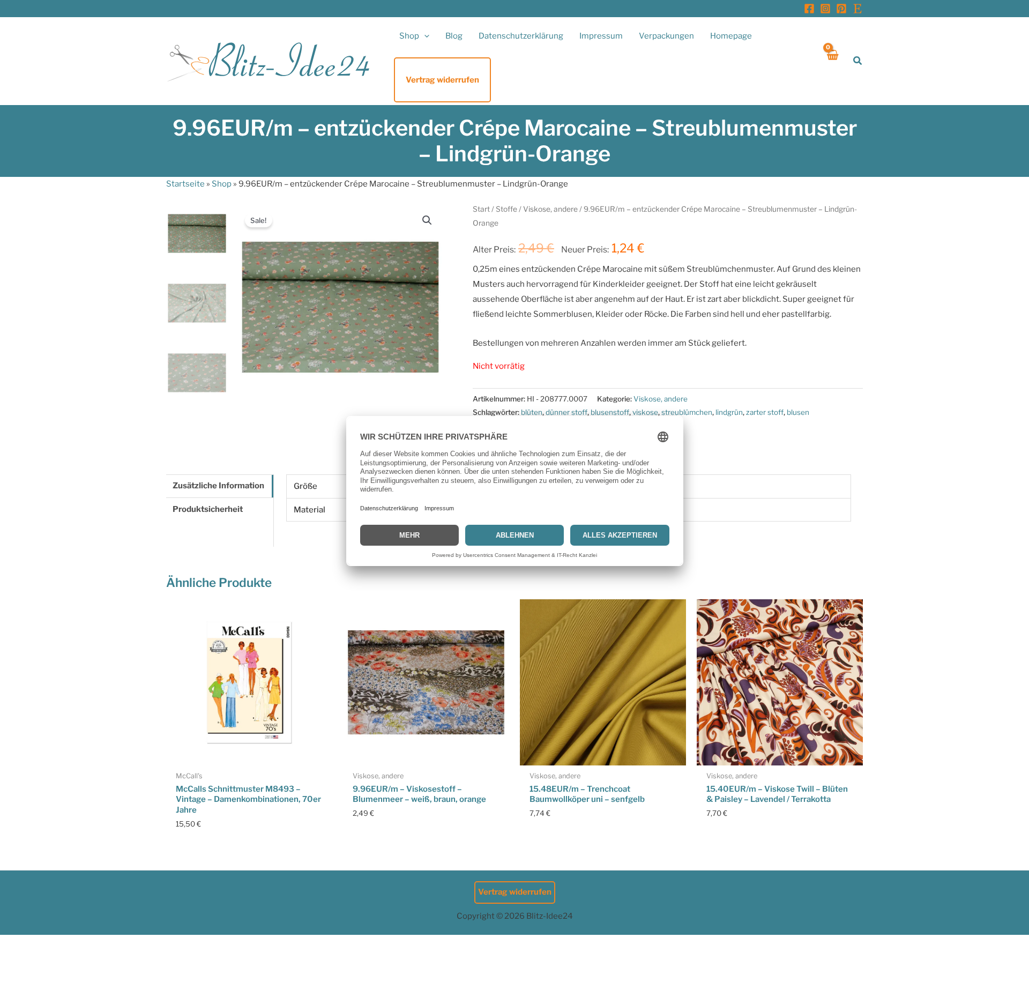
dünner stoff (566, 412)
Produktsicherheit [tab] (208, 509)
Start (481, 209)
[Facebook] (809, 8)
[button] (424, 36)
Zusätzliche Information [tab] (218, 485)
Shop (222, 184)
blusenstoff (610, 412)
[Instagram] (825, 8)
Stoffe (506, 209)
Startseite (185, 184)
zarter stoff (765, 412)
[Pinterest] (841, 8)
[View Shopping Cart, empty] (832, 61)
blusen (798, 412)
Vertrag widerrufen (514, 892)
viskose (645, 412)
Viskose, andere (550, 209)
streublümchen (686, 412)
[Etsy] (857, 8)
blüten (531, 412)
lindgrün (729, 412)
